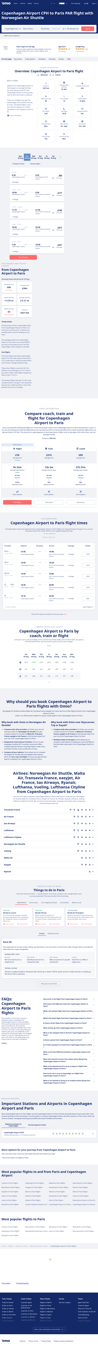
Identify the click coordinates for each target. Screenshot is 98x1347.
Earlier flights (11, 607)
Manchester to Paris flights (82, 1183)
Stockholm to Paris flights (58, 1196)
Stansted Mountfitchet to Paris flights (39, 1231)
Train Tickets (7, 1299)
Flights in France (21, 1246)
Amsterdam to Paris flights (58, 1187)
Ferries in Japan (65, 1302)
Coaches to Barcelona (29, 1314)
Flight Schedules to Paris (39, 1246)
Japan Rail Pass (83, 1302)
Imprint (22, 1341)
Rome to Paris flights (80, 1187)
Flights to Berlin (46, 1302)
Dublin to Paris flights (33, 1196)
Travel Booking (83, 1315)
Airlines (61, 59)
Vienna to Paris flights (81, 1196)
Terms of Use (33, 1341)
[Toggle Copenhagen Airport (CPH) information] (93, 1134)
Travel (80, 1299)
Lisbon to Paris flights (9, 1196)
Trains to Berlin (7, 1312)
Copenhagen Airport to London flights (63, 1204)
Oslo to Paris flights (56, 1200)
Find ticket (9, 290)
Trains (16, 3)
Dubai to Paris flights (32, 1200)
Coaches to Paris (27, 1311)
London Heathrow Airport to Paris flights (40, 1204)
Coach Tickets (26, 1299)
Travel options (30, 59)
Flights (30, 3)
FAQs (69, 59)
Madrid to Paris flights (57, 1183)
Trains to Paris (7, 1305)
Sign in (94, 3)
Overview (52, 59)
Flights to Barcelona (47, 1309)
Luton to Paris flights (9, 1200)
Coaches (22, 3)
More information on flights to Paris (15, 1158)
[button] (45, 28)
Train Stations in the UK (87, 1312)
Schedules (42, 59)
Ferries (36, 3)
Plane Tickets (45, 1299)
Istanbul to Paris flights (10, 1192)
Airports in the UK (84, 1309)
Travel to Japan (83, 1305)
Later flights (87, 607)
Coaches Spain (26, 1302)
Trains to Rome (7, 1302)
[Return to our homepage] (8, 3)
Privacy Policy (46, 1341)
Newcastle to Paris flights (82, 1227)
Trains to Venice (8, 1309)
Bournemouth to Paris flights (83, 1231)
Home (4, 1246)
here (65, 614)
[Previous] (19, 655)
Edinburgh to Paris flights (34, 1183)
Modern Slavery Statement (63, 1341)
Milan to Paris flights (80, 1192)
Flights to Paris (45, 1305)
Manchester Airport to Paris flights (85, 1200)
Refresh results (48, 537)
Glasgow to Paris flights (33, 1187)
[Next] (60, 157)
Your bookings (75, 3)
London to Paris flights (10, 1183)
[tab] (18, 163)
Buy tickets (18, 59)
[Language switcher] (63, 3)
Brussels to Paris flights (10, 1204)
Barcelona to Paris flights (11, 1187)
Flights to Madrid (46, 1312)
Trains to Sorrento (9, 1315)
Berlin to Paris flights (32, 1192)
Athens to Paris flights (57, 1192)
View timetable (9, 314)
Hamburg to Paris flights (10, 1231)
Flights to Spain (46, 1315)
